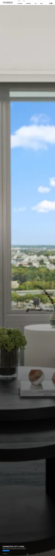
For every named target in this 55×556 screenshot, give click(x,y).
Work (41, 3)
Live (35, 3)
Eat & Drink (20, 3)
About (24, 0)
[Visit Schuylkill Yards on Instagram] (50, 3)
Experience (28, 3)
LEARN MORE (5, 550)
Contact (19, 0)
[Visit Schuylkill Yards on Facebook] (51, 3)
